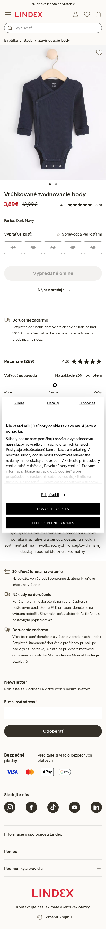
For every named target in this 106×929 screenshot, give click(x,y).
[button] (53, 112)
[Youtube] (74, 807)
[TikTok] (53, 807)
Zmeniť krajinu (59, 917)
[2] (56, 184)
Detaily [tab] (53, 403)
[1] (50, 184)
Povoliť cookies (53, 509)
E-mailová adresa (21, 702)
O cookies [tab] (87, 403)
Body (28, 40)
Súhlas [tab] (19, 403)
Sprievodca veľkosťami (82, 234)
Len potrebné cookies (53, 522)
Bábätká (11, 40)
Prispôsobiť (50, 494)
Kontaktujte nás (29, 907)
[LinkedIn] (96, 807)
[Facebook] (31, 807)
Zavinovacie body (54, 40)
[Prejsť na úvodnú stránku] (28, 14)
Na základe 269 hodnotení (78, 375)
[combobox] (53, 28)
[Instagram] (9, 807)
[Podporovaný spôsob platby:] (53, 772)
